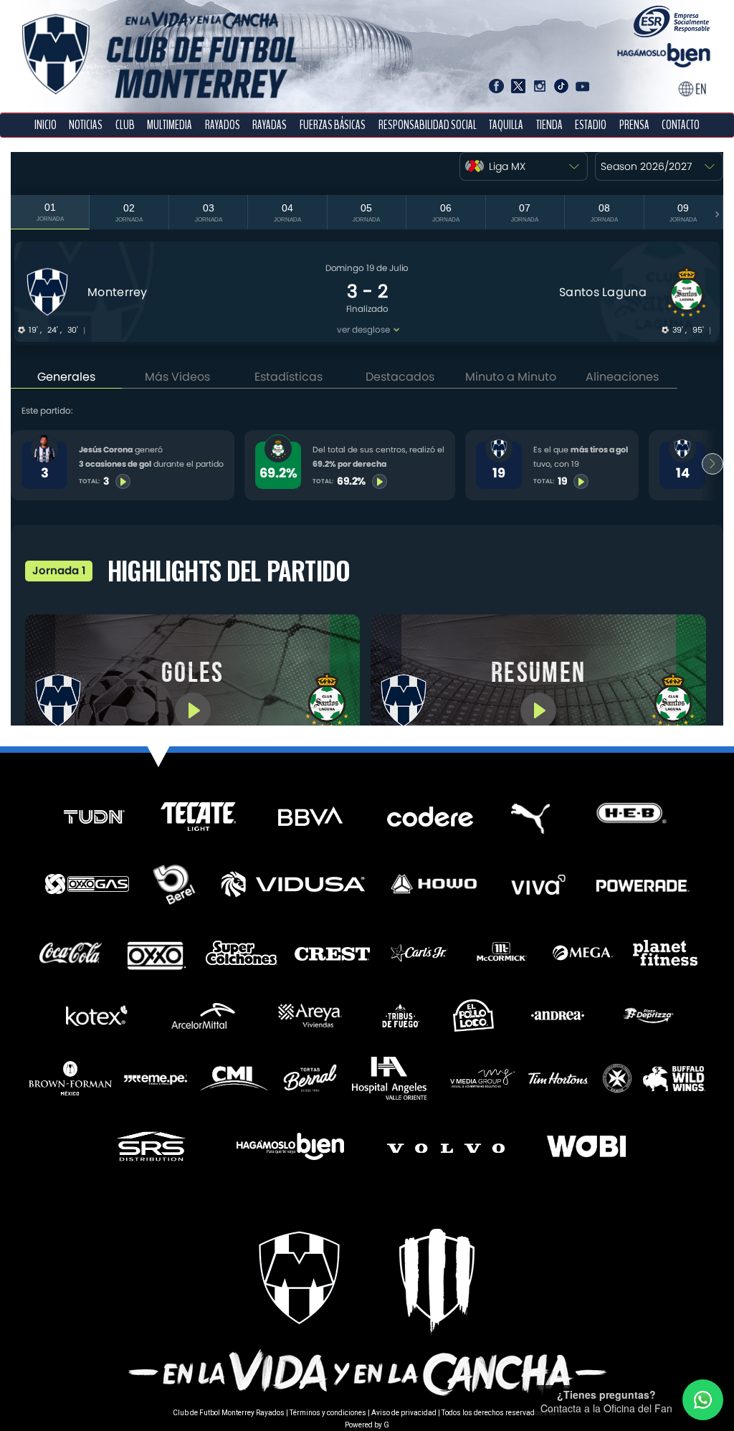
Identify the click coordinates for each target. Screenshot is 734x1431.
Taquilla (506, 125)
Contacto (681, 125)
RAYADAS (269, 125)
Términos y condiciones (328, 1413)
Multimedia (169, 125)
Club (125, 125)
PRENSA (634, 125)
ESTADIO (590, 125)
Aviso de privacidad (404, 1413)
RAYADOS (222, 125)
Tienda (549, 125)
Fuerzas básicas (333, 125)
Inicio (45, 125)
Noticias (86, 125)
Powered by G (367, 1425)
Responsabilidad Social (427, 125)
